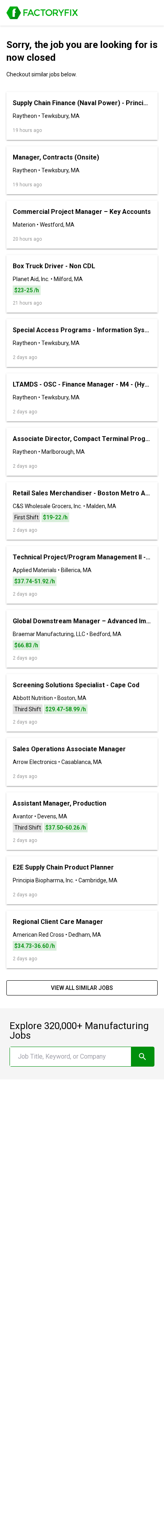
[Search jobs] (142, 1056)
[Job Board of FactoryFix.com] (42, 12)
